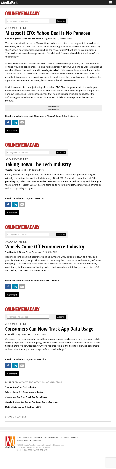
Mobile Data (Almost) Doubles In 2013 (23, 407)
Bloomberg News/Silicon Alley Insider (23, 38)
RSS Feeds (65, 437)
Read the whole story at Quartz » (24, 198)
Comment (12, 130)
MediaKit (38, 437)
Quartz (8, 170)
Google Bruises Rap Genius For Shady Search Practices (31, 402)
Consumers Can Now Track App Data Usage (26, 397)
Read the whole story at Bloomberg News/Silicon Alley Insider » (41, 115)
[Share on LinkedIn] (15, 122)
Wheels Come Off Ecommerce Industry (24, 392)
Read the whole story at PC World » (25, 359)
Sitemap (74, 437)
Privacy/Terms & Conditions (29, 440)
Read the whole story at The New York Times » (32, 280)
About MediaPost (24, 437)
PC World (9, 334)
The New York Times (15, 252)
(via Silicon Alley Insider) (46, 70)
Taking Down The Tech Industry (20, 387)
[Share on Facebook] (8, 122)
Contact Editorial (51, 437)
